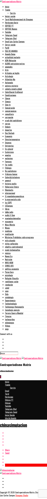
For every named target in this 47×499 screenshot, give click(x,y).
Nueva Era (8, 256)
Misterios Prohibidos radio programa (19, 237)
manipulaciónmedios (13, 218)
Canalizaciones (10, 95)
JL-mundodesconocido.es (14, 196)
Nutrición (8, 259)
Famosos (8, 161)
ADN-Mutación (10, 60)
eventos (8, 155)
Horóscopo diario (11, 22)
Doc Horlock (9, 133)
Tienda (7, 9)
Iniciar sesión (10, 16)
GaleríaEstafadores (12, 177)
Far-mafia (8, 164)
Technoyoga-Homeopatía (14, 306)
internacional (10, 193)
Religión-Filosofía (12, 278)
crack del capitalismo (13, 120)
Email (7, 390)
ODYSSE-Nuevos (11, 28)
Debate (7, 126)
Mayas (7, 227)
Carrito (13, 13)
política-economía (12, 268)
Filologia (8, 167)
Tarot (7, 393)
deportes (8, 130)
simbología (9, 297)
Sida (6, 294)
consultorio (9, 114)
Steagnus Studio (21, 495)
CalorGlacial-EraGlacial (14, 92)
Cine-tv (8, 104)
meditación (9, 234)
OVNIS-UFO (9, 265)
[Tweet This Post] (26, 435)
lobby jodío (9, 212)
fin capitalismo (10, 171)
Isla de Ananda (10, 418)
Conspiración (10, 107)
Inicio (7, 6)
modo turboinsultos (12, 250)
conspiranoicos (10, 111)
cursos (7, 123)
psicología (9, 275)
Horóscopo (9, 396)
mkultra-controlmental (14, 246)
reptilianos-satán (11, 281)
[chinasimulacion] (7, 470)
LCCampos (9, 205)
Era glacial (9, 148)
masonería (9, 221)
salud (7, 287)
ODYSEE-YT (9, 25)
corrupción (9, 117)
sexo (6, 291)
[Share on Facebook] (26, 432)
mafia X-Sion (10, 215)
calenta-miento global (13, 88)
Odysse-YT (9, 399)
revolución (9, 284)
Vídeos (7, 325)
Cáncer (7, 98)
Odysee (8, 403)
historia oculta (10, 183)
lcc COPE (8, 202)
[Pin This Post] (26, 438)
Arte (6, 70)
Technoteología (11, 303)
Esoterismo (9, 152)
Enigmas (8, 142)
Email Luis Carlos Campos (15, 41)
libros (7, 208)
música (8, 253)
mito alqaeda (10, 240)
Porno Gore (9, 272)
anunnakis (9, 66)
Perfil (7, 47)
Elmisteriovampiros (12, 139)
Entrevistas (9, 145)
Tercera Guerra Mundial (14, 313)
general (8, 180)
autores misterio (11, 85)
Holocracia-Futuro (12, 186)
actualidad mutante (12, 57)
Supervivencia (10, 300)
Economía (8, 136)
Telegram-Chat (11, 38)
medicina (8, 231)
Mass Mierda (10, 224)
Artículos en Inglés (12, 73)
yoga (7, 328)
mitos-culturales (11, 243)
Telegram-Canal (11, 35)
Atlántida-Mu (10, 79)
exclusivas (9, 158)
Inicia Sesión (10, 415)
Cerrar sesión (10, 44)
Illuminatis (9, 190)
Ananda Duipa (10, 54)
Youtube (8, 32)
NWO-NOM (9, 262)
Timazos (8, 316)
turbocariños (10, 319)
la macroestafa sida (13, 199)
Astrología (9, 76)
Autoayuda (9, 82)
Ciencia (8, 101)
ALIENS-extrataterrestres (15, 63)
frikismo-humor (11, 174)
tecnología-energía (12, 310)
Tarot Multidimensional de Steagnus (19, 19)
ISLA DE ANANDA (11, 51)
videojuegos (9, 322)
